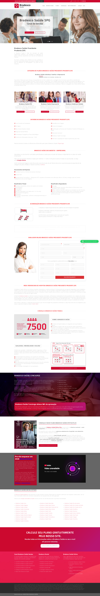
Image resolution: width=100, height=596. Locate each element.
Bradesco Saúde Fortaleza (22, 521)
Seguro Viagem (62, 396)
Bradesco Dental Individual (46, 561)
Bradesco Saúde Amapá (21, 507)
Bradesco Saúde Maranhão (46, 503)
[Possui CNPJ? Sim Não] (73, 244)
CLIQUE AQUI (35, 304)
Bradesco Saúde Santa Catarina (72, 513)
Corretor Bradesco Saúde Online (77, 562)
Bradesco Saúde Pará (45, 511)
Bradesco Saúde (49, 5)
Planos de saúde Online (46, 571)
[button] (89, 241)
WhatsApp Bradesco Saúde (76, 573)
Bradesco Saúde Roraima (71, 511)
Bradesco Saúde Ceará (21, 513)
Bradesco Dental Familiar (46, 563)
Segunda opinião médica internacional (68, 390)
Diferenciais (63, 5)
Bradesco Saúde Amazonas (22, 509)
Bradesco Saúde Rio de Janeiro (72, 503)
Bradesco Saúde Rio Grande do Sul (73, 507)
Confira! (42, 164)
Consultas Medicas (63, 392)
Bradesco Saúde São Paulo (71, 515)
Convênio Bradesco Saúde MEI (23, 567)
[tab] (41, 77)
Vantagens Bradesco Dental (47, 569)
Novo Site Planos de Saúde (22, 571)
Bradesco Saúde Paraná (46, 515)
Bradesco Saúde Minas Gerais (47, 509)
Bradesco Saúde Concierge (24, 389)
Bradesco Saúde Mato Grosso (47, 505)
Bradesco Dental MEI (45, 567)
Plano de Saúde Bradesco (21, 494)
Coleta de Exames (63, 384)
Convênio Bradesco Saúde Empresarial (25, 565)
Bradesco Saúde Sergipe (71, 517)
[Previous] (4, 26)
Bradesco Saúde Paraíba (46, 513)
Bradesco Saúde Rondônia (71, 509)
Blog (84, 5)
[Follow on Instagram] (82, 1)
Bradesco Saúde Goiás (21, 519)
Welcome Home (62, 380)
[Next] (96, 26)
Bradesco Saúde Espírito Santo (23, 517)
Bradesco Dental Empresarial (47, 565)
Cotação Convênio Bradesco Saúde (24, 569)
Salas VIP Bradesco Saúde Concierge (68, 388)
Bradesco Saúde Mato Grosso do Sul (49, 507)
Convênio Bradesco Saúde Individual (25, 561)
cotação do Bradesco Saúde (27, 498)
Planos (57, 5)
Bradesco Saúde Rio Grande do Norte (74, 505)
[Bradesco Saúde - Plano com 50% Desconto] (22, 6)
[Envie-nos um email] (85, 1)
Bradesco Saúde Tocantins (71, 519)
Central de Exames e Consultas (66, 394)
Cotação (80, 5)
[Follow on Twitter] (83, 1)
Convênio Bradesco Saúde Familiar (24, 563)
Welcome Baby (62, 382)
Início (44, 5)
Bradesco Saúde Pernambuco (47, 517)
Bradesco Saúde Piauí (45, 519)
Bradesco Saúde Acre (21, 503)
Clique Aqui (61, 143)
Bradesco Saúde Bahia (21, 511)
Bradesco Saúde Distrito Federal (24, 515)
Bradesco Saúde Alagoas (22, 505)
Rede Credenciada (72, 5)
